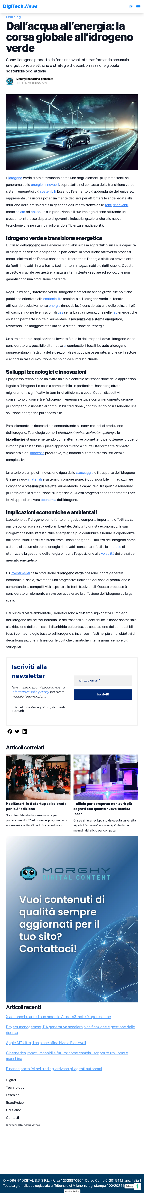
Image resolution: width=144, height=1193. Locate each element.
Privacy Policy (133, 1186)
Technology (15, 1087)
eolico (35, 212)
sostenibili (48, 191)
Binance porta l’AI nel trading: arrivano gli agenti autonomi (54, 1069)
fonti (108, 205)
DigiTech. (20, 6)
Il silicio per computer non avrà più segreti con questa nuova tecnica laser (103, 809)
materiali (35, 479)
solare (20, 212)
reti (115, 312)
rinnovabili (120, 205)
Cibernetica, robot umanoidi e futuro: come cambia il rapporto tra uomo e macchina (67, 1056)
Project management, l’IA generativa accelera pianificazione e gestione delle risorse (70, 1030)
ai (65, 346)
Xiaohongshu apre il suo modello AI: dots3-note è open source (58, 1017)
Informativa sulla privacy (30, 692)
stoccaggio (85, 473)
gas (60, 312)
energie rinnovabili (45, 185)
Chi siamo (13, 1110)
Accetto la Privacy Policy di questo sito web (39, 709)
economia (48, 500)
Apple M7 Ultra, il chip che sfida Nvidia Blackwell (46, 1043)
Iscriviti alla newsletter (23, 1125)
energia (54, 306)
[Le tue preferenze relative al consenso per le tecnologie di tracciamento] (137, 1186)
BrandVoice (15, 1103)
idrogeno (15, 178)
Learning (13, 1095)
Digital (11, 1080)
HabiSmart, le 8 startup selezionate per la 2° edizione (36, 806)
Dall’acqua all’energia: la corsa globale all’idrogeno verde (69, 37)
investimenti (20, 573)
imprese (115, 547)
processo (37, 453)
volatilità (107, 553)
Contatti (12, 1118)
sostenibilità (52, 299)
